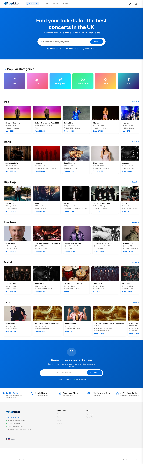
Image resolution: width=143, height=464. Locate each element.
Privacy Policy (124, 459)
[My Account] (130, 4)
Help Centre (90, 414)
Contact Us (89, 417)
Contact (65, 4)
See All (134, 102)
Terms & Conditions (112, 459)
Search (95, 42)
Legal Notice (133, 459)
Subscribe (93, 373)
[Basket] (136, 4)
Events (46, 4)
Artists (55, 4)
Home (58, 414)
